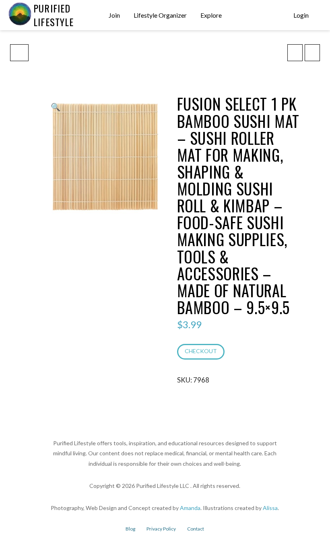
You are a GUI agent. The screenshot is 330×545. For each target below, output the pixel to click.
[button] (319, 15)
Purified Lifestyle (53, 15)
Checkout (201, 351)
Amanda (190, 507)
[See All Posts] (19, 52)
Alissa (270, 507)
